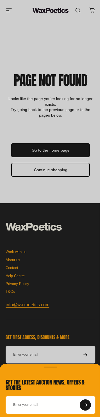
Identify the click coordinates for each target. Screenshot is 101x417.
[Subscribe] (81, 401)
